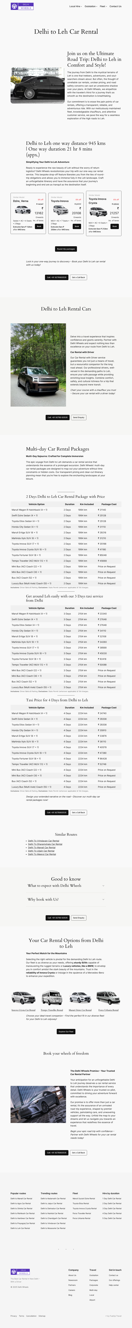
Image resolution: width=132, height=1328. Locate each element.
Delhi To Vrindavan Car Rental (43, 841)
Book (39, 226)
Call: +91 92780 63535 (58, 417)
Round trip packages (66, 249)
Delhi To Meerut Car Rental (42, 854)
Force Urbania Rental (108, 1010)
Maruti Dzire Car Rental (80, 1010)
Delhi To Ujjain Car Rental (41, 851)
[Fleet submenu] (106, 6)
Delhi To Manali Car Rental (41, 847)
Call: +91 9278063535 (56, 277)
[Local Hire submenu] (81, 6)
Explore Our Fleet (66, 1031)
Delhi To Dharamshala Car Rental (45, 844)
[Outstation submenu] (96, 6)
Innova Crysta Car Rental (23, 1010)
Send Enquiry (78, 417)
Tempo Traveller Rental (52, 1010)
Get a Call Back (78, 277)
